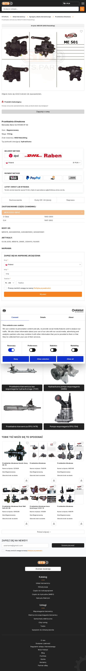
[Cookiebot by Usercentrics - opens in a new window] (73, 310)
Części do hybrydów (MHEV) (43, 594)
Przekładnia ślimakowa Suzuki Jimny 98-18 (15, 464)
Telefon (7, 278)
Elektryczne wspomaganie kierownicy (43, 615)
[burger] (83, 3)
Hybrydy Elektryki (43, 598)
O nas (43, 640)
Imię (6, 269)
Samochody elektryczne (43, 619)
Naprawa (70, 200)
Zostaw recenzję (43, 569)
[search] (82, 9)
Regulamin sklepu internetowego (43, 647)
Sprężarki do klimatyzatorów (43, 630)
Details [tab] (43, 317)
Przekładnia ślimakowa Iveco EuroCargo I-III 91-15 (40, 507)
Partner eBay (43, 665)
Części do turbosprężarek (43, 591)
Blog (43, 653)
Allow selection (43, 359)
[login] (81, 31)
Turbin (43, 626)
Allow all (70, 359)
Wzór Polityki (43, 650)
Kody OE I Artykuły (43, 200)
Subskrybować (68, 545)
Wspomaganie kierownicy (43, 611)
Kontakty (43, 662)
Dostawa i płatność (43, 643)
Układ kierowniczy (43, 583)
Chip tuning (43, 622)
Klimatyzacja (43, 587)
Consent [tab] (15, 317)
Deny (16, 359)
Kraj (6, 260)
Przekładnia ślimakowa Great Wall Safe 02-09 (14, 507)
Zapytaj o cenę (43, 111)
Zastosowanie (15, 200)
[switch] (32, 350)
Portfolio (43, 656)
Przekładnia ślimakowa (38, 463)
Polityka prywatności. (42, 288)
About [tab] (71, 317)
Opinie (43, 659)
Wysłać (43, 294)
